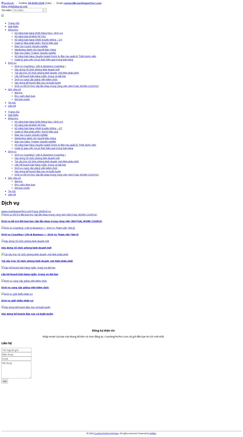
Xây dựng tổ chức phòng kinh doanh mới (37, 69)
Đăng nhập (7, 6)
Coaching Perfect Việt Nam (106, 433)
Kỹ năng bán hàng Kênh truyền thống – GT (38, 39)
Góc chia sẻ (14, 89)
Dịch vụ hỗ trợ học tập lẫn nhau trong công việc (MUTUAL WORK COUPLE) (57, 86)
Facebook (8, 3)
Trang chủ (13, 23)
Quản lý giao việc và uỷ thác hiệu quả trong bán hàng (44, 59)
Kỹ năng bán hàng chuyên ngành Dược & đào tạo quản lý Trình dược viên (55, 56)
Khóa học (13, 29)
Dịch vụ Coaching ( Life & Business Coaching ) (40, 66)
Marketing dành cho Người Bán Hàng (35, 49)
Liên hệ (12, 106)
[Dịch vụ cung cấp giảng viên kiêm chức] (24, 280)
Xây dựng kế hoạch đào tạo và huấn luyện (38, 82)
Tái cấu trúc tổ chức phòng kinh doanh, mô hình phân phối (47, 72)
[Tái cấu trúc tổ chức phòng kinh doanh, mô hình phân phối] (34, 254)
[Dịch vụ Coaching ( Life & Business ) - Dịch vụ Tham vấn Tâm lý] (38, 227)
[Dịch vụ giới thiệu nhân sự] (17, 294)
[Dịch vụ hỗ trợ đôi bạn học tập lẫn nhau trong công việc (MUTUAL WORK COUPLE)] (49, 214)
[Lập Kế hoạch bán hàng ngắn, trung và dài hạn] (28, 267)
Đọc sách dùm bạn (25, 96)
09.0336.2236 (36, 3)
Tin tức (12, 102)
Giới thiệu (13, 26)
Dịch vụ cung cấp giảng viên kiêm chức (36, 79)
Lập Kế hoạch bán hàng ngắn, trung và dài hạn (40, 76)
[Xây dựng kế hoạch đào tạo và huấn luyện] (25, 307)
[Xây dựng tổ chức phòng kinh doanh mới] (25, 241)
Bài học (19, 92)
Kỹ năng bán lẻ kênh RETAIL (30, 36)
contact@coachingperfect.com (82, 3)
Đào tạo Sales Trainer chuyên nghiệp (35, 53)
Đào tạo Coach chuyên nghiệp (31, 46)
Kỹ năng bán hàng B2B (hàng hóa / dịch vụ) (39, 33)
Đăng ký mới (20, 6)
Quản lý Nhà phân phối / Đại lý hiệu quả (36, 43)
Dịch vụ (12, 62)
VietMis (152, 433)
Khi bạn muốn (22, 99)
